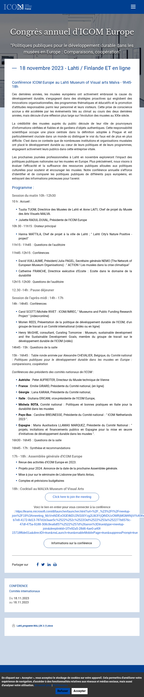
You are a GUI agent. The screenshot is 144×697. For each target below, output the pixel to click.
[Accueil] (18, 7)
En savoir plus (43, 685)
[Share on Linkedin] (49, 565)
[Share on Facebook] (38, 565)
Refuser (62, 691)
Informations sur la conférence (72, 543)
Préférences (60, 685)
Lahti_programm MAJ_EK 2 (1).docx (35, 626)
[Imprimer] (55, 565)
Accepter (80, 691)
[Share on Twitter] (43, 565)
